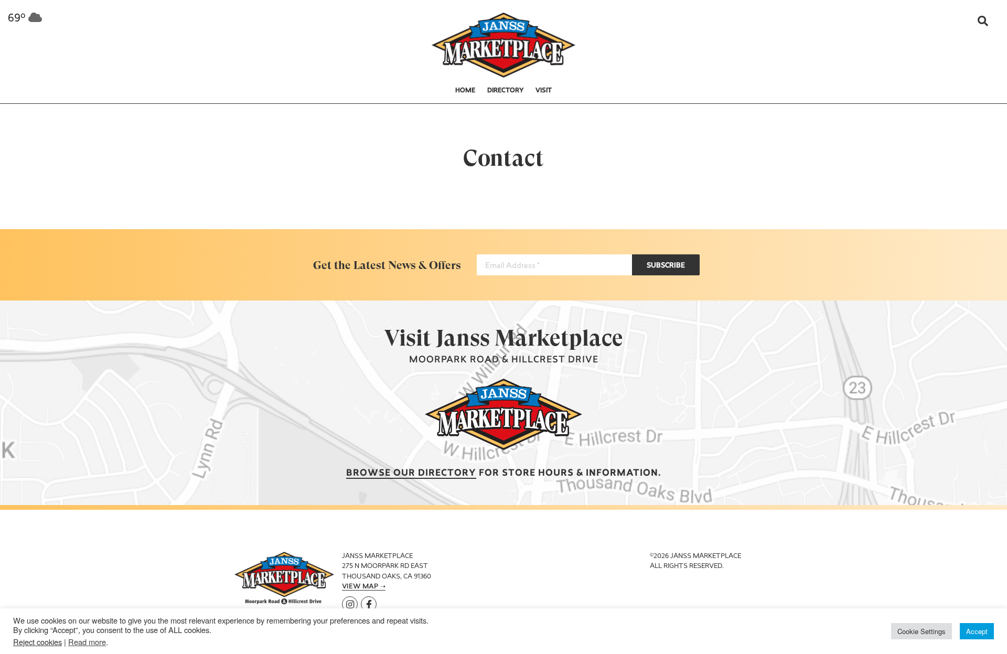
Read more (87, 641)
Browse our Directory (411, 473)
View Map (360, 587)
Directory (505, 91)
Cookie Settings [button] (921, 631)
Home (465, 91)
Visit (543, 91)
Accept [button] (977, 631)
